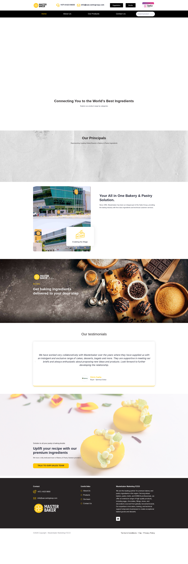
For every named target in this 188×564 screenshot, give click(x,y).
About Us (67, 14)
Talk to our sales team (51, 465)
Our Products (93, 14)
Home (44, 14)
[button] (35, 362)
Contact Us (121, 14)
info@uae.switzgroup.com (92, 5)
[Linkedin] (118, 519)
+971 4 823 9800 (67, 5)
